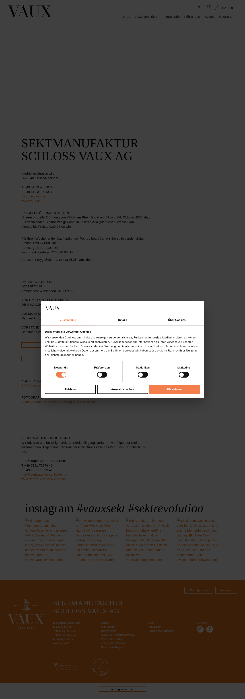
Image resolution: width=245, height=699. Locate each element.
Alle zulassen (174, 389)
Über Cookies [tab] (177, 319)
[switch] (102, 375)
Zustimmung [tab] (68, 319)
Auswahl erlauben (122, 389)
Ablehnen (70, 389)
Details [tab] (122, 319)
